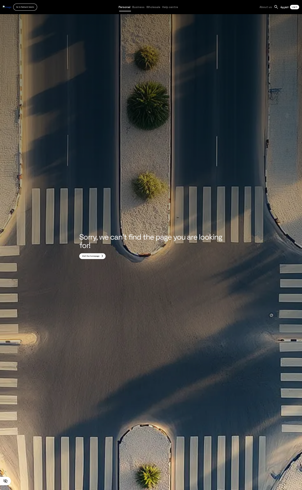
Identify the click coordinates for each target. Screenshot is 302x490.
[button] (25, 7)
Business (138, 7)
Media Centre (189, 9)
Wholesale (153, 7)
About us (266, 7)
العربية (284, 7)
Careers (204, 9)
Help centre (170, 7)
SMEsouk (203, 9)
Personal (124, 7)
